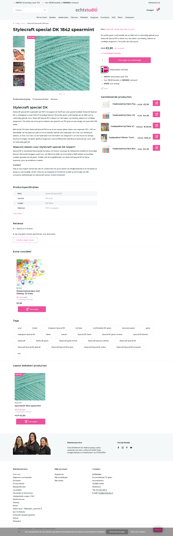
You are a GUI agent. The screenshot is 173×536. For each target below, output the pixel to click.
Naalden (52, 17)
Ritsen (120, 17)
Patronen (74, 17)
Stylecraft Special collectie (98, 341)
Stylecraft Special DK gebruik (29, 347)
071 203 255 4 (101, 490)
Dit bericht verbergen (117, 532)
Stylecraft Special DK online (95, 347)
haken (48, 334)
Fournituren (105, 17)
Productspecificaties (40, 99)
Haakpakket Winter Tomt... (122, 137)
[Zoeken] (44, 10)
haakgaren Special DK (26, 334)
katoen (64, 334)
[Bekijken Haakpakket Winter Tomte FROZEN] (104, 138)
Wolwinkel (17, 521)
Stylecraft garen (42, 341)
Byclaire (19, 288)
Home (23, 23)
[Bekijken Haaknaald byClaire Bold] (106, 149)
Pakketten (84, 17)
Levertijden (17, 490)
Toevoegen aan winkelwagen (129, 60)
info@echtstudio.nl (106, 493)
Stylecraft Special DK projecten (129, 347)
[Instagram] (123, 447)
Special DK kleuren (140, 334)
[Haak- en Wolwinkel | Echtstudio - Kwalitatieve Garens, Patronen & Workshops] (86, 10)
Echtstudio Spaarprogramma (24, 515)
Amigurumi (94, 17)
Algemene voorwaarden (22, 477)
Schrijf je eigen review (25, 240)
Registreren (59, 474)
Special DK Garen (84, 334)
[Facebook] (118, 447)
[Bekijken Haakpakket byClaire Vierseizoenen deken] (105, 127)
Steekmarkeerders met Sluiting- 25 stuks (28, 292)
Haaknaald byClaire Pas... (125, 104)
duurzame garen (128, 328)
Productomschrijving (21, 99)
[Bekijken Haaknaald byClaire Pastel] (106, 105)
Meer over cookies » (138, 532)
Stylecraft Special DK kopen (62, 347)
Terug (17, 23)
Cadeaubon (129, 17)
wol (19, 353)
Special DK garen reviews (112, 334)
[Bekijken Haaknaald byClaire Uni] (106, 116)
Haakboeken (63, 17)
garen (148, 328)
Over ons (16, 474)
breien (34, 328)
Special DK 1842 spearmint (28, 406)
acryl (20, 328)
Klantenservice (154, 3)
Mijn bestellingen (61, 477)
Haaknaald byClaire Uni (124, 115)
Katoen (15, 518)
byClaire (79, 328)
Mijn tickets (59, 481)
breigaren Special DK (56, 328)
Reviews (54, 99)
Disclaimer (17, 481)
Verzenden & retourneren (23, 493)
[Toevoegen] (156, 103)
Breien (15, 506)
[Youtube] (131, 447)
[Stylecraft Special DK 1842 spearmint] (30, 386)
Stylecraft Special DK (128, 341)
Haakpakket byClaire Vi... (123, 126)
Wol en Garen (41, 17)
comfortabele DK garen (102, 328)
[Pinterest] (127, 447)
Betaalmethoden (19, 487)
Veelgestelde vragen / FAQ (23, 496)
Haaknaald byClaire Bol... (125, 149)
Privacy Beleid (18, 484)
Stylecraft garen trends (68, 341)
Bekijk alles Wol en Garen (125, 29)
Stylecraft (109, 29)
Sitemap (16, 502)
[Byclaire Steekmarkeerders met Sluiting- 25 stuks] (31, 272)
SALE (114, 17)
